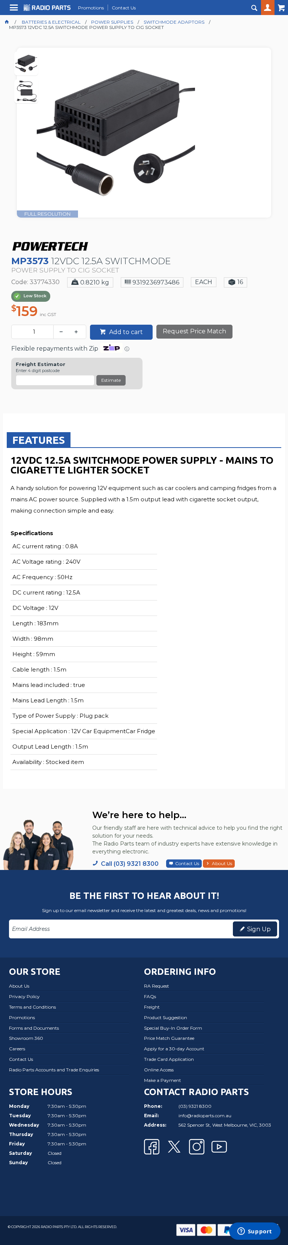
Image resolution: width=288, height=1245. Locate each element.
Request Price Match (194, 331)
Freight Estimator (40, 364)
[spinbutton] (34, 332)
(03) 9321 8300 (195, 1106)
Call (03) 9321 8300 (130, 863)
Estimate (111, 380)
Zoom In (152, 142)
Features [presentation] (38, 440)
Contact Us (187, 863)
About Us (222, 863)
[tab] (38, 439)
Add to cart (125, 332)
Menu (15, 10)
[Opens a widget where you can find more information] (254, 1231)
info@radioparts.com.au (204, 1115)
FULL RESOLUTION (47, 214)
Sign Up (259, 929)
